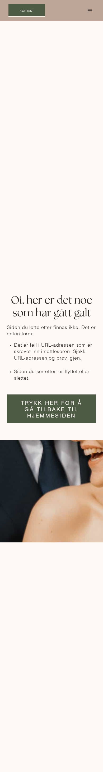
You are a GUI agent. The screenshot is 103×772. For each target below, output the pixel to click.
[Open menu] (90, 10)
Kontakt (27, 10)
